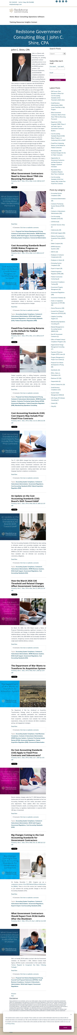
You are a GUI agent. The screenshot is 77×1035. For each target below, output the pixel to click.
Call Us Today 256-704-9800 (26, 2)
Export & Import (16, 905)
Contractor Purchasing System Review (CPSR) (30, 401)
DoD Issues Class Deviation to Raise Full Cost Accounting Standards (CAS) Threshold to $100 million (58, 96)
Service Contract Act (58, 384)
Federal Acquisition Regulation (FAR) (26, 320)
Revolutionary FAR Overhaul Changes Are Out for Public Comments (58, 153)
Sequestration (55, 381)
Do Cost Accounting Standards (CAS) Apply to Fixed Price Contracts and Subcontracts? (26, 753)
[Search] (64, 54)
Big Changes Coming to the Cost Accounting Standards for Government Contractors (27, 837)
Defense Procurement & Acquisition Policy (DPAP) (58, 238)
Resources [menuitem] (20, 22)
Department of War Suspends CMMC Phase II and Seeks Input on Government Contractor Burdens (58, 126)
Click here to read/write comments (29, 227)
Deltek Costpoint (57, 243)
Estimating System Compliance (20, 238)
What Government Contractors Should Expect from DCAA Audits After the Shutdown (28, 916)
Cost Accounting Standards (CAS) (21, 486)
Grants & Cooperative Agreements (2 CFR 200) (58, 303)
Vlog (53, 406)
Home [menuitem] (12, 17)
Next (12, 996)
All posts (13, 993)
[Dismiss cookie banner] (71, 1015)
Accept (65, 1027)
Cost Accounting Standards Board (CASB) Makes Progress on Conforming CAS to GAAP (28, 248)
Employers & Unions (57, 260)
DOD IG (54, 252)
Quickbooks (55, 370)
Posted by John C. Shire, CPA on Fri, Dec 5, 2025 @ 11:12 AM (28, 921)
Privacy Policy (10, 1023)
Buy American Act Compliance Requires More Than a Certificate (57, 172)
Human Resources (57, 308)
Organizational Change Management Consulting (57, 347)
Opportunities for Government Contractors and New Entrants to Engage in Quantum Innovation (57, 162)
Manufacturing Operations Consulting (26, 405)
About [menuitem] (17, 17)
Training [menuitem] (13, 22)
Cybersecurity (56, 230)
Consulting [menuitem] (24, 17)
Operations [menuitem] (33, 17)
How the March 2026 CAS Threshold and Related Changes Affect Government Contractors (27, 583)
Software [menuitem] (41, 17)
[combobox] (56, 54)
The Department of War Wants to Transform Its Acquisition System (28, 667)
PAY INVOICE (13, 2)
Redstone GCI (56, 378)
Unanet (54, 403)
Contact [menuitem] (34, 22)
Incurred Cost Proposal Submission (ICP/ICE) (24, 980)
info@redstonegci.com (15, 4)
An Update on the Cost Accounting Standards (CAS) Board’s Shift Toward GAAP (25, 498)
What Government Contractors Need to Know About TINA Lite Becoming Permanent (27, 176)
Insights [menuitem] (28, 22)
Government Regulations (37, 235)
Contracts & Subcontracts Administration (23, 233)
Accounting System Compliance (25, 314)
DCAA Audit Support (23, 235)
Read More (14, 224)
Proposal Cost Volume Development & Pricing (29, 231)
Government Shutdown (58, 297)
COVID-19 (55, 221)
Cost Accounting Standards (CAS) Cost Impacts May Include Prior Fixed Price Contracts (28, 416)
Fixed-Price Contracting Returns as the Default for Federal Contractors (27, 331)
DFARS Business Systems (36, 569)
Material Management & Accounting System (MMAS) (57, 329)
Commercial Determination (38, 238)
